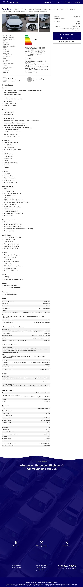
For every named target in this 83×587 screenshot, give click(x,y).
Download (28, 58)
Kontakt (77, 2)
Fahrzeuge (47, 2)
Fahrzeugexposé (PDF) (67, 42)
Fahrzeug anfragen (67, 34)
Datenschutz (41, 582)
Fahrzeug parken (67, 38)
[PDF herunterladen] (37, 40)
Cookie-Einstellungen (51, 582)
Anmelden (27, 582)
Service (58, 2)
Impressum (34, 582)
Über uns (67, 2)
